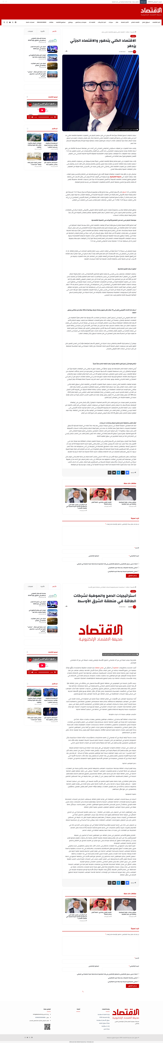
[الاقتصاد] (151, 12)
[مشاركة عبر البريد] (114, 472)
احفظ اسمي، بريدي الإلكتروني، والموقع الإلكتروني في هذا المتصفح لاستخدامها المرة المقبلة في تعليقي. (107, 564)
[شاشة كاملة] (29, 117)
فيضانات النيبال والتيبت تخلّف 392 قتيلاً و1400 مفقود (34, 145)
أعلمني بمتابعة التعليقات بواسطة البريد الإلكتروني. (123, 568)
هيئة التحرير (107, 1029)
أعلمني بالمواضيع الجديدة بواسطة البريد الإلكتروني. (123, 571)
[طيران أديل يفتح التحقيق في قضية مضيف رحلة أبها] (52, 57)
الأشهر (54, 31)
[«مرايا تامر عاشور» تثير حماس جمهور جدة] (50, 157)
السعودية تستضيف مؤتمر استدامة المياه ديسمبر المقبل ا (51, 145)
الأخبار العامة (125, 22)
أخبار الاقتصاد (156, 22)
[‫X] (123, 472)
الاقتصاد (130, 52)
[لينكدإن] (118, 472)
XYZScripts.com (90, 1042)
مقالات (51, 22)
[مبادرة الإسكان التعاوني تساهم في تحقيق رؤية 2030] (52, 40)
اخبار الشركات (102, 22)
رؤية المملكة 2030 (104, 1017)
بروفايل (70, 22)
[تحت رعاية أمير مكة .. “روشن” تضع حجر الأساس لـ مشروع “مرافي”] (52, 74)
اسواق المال (146, 22)
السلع (124, 192)
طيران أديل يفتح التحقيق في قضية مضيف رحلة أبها (37, 56)
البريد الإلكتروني (134, 556)
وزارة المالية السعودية (104, 1014)
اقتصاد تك (92, 22)
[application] (42, 110)
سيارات (111, 22)
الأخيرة (43, 31)
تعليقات (30, 31)
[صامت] (32, 117)
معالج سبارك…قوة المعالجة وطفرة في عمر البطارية (127, 503)
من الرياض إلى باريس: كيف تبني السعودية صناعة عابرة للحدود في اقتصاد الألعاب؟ (76, 506)
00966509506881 (40, 1017)
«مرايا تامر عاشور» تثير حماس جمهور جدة (51, 163)
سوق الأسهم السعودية (103, 1020)
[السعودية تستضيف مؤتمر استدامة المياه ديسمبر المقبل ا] (50, 137)
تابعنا (78, 1009)
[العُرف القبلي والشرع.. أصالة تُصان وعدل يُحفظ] (100, 494)
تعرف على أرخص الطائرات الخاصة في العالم (38, 64)
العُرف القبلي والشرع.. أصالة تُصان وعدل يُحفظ (127, 2)
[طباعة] (109, 472)
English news (41, 22)
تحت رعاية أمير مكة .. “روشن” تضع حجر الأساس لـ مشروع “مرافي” (36, 74)
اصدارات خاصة (30, 22)
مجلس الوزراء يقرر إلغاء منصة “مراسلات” (34, 163)
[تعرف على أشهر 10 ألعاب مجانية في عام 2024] (52, 49)
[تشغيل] (55, 117)
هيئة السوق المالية (104, 1023)
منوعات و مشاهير (80, 22)
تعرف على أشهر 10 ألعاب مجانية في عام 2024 (38, 48)
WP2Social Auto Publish (74, 1042)
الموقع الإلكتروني (94, 556)
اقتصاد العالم (135, 22)
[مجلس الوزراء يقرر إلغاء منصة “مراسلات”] (34, 157)
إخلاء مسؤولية (106, 1026)
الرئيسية (132, 32)
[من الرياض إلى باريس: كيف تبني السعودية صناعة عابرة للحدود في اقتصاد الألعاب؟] (76, 495)
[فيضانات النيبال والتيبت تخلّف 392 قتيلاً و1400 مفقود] (34, 137)
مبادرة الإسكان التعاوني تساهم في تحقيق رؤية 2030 (37, 39)
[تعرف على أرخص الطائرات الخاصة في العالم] (52, 66)
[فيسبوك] (127, 472)
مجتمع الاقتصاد (60, 22)
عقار (117, 22)
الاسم (137, 548)
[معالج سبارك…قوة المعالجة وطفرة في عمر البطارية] (125, 494)
